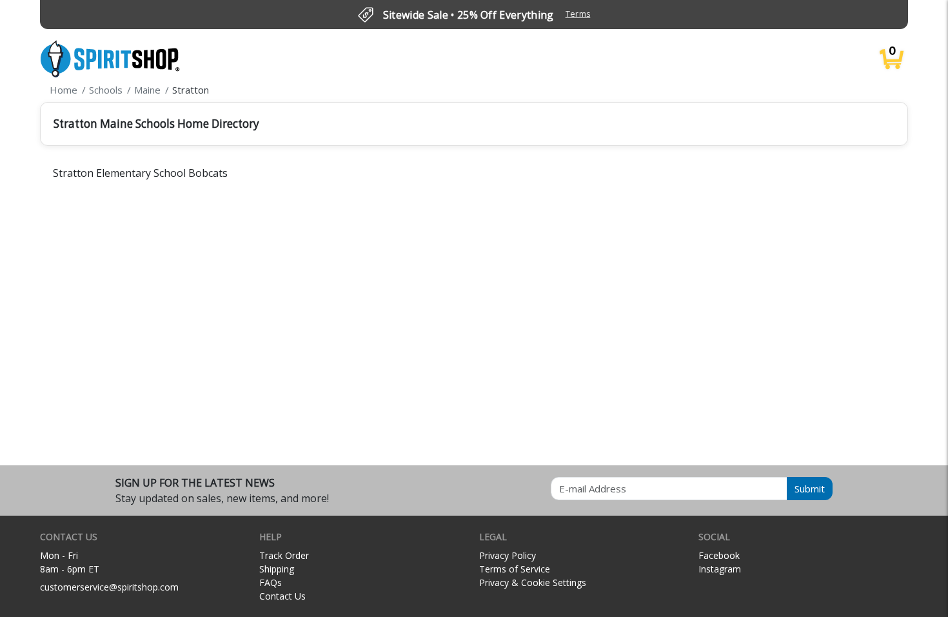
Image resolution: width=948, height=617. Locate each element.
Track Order (284, 555)
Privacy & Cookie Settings (532, 582)
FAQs (270, 582)
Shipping (276, 569)
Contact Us (282, 596)
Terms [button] (578, 13)
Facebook (719, 555)
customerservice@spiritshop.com (109, 587)
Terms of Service (514, 569)
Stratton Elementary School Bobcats (140, 173)
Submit (810, 488)
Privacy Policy (507, 555)
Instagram (719, 569)
